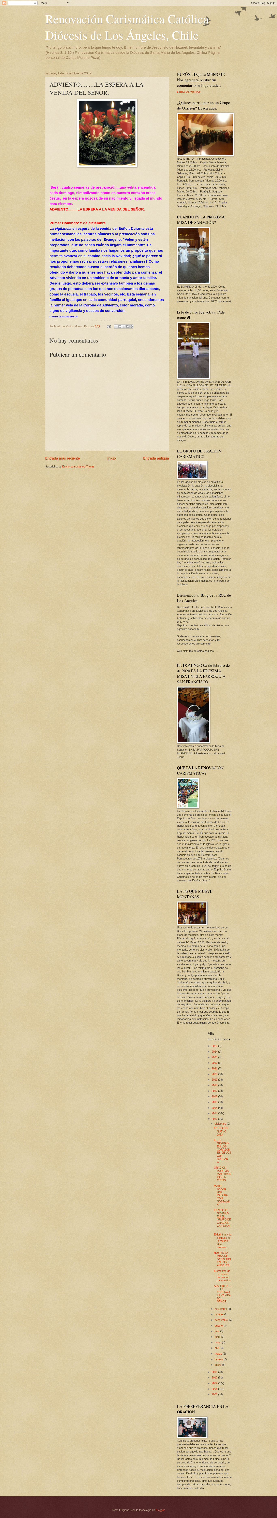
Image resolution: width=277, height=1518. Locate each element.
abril (217, 1347)
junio (218, 1336)
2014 (215, 1107)
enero (218, 1364)
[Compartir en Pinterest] (131, 326)
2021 (215, 1068)
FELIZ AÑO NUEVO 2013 (221, 1131)
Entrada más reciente (62, 458)
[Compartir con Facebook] (128, 326)
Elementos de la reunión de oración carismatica (222, 1275)
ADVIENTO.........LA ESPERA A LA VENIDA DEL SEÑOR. (223, 1293)
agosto (219, 1325)
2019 (215, 1079)
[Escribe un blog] (120, 326)
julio (217, 1331)
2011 (215, 1372)
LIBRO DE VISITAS (189, 91)
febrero (219, 1359)
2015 (215, 1102)
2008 (215, 1388)
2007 (215, 1394)
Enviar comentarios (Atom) (78, 466)
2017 (215, 1091)
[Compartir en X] (124, 326)
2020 (215, 1074)
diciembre (221, 1123)
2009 (215, 1383)
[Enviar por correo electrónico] (116, 326)
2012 (215, 1119)
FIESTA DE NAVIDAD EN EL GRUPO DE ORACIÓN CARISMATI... (222, 1220)
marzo (219, 1353)
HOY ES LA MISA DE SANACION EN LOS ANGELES (222, 1259)
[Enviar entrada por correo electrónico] (109, 326)
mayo (218, 1342)
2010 (215, 1377)
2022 (215, 1062)
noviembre (221, 1308)
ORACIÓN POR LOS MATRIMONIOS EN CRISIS (222, 1174)
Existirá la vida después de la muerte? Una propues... (222, 1241)
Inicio (111, 458)
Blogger (160, 1510)
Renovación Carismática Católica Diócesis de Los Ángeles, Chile (127, 27)
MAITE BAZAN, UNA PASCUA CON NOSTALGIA (222, 1195)
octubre (219, 1314)
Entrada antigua (156, 458)
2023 (215, 1057)
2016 (215, 1096)
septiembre (222, 1319)
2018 (215, 1085)
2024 (215, 1051)
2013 (215, 1113)
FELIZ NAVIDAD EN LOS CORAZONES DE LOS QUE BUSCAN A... (222, 1151)
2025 (215, 1045)
